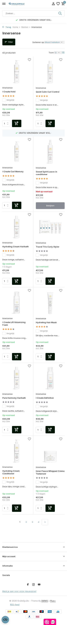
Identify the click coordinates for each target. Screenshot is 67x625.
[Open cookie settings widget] (5, 619)
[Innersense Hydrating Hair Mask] (50, 303)
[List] (63, 52)
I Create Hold (8, 91)
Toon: (51, 52)
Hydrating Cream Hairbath (15, 246)
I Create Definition (45, 398)
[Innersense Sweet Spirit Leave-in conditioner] (50, 152)
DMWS (44, 601)
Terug (8, 27)
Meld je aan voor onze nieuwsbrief (19, 591)
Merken (24, 27)
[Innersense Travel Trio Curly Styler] (50, 227)
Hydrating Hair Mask (46, 322)
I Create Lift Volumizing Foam (14, 323)
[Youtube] (39, 584)
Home (15, 27)
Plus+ (53, 601)
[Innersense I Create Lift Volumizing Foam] (16, 302)
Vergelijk (10, 100)
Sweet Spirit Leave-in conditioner (46, 173)
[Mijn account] (53, 4)
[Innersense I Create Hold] (16, 72)
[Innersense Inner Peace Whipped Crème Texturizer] (50, 451)
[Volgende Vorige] (45, 522)
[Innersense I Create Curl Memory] (16, 152)
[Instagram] (33, 584)
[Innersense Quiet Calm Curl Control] (50, 72)
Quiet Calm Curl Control (47, 92)
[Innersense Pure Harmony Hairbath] (16, 378)
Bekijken (50, 205)
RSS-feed (14, 604)
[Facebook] (28, 584)
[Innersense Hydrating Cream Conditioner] (16, 451)
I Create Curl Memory (13, 171)
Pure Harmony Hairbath (14, 398)
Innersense (7, 88)
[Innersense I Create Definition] (50, 378)
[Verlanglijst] (58, 4)
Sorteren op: (38, 42)
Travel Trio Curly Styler (47, 246)
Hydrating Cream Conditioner (11, 472)
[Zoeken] (60, 13)
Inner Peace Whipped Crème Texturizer (50, 472)
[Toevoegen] (16, 123)
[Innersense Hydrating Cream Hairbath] (16, 227)
